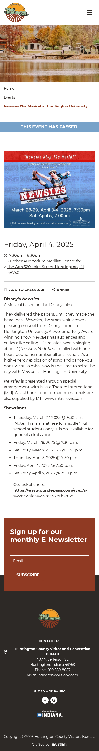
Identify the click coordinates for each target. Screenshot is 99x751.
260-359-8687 (58, 670)
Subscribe (28, 575)
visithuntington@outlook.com (52, 675)
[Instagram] (53, 700)
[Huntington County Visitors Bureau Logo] (16, 12)
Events (9, 97)
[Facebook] (45, 700)
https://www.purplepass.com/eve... (48, 490)
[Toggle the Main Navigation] (89, 12)
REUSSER (58, 744)
